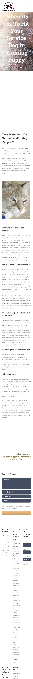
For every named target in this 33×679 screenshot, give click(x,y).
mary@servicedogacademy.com (7, 555)
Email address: (27, 556)
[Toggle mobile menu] (30, 4)
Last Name (25, 549)
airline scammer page (15, 659)
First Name (26, 542)
